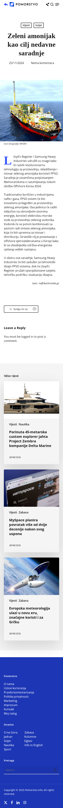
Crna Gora (14, 732)
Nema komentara (42, 63)
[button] (57, 4)
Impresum (11, 705)
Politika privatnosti (16, 696)
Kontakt (9, 709)
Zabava (23, 512)
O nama (9, 684)
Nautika (24, 424)
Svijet (38, 25)
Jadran (14, 737)
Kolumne (30, 737)
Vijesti (26, 25)
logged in (27, 337)
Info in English (33, 745)
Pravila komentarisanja (19, 692)
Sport (7, 749)
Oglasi (28, 741)
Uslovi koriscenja (15, 688)
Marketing (10, 701)
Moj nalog (10, 713)
